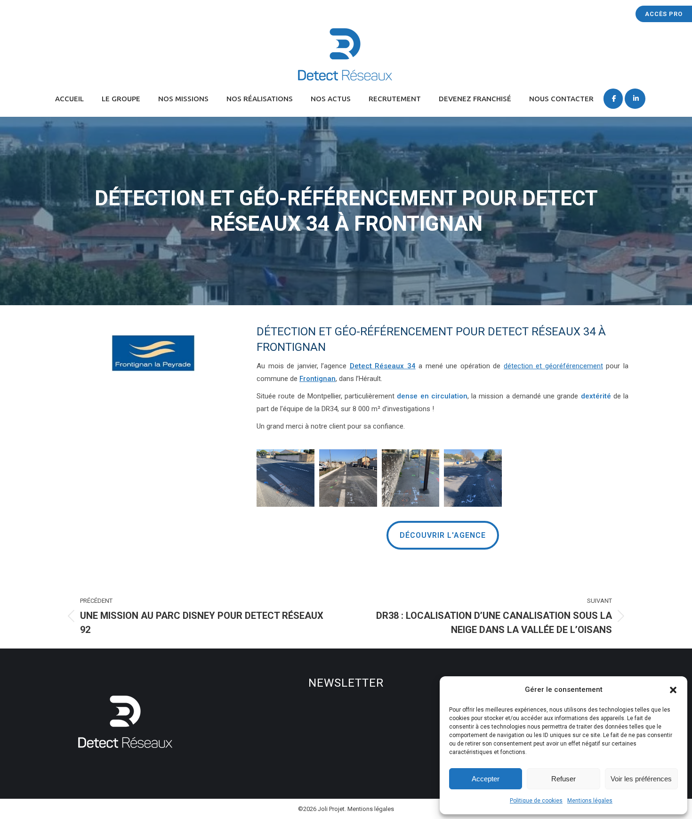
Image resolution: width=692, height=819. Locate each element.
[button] (673, 690)
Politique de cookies (536, 800)
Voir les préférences (641, 779)
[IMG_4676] (411, 478)
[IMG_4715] (285, 478)
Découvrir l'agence (443, 535)
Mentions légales (589, 800)
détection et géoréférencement (553, 366)
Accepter (485, 779)
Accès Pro (664, 13)
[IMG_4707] (348, 478)
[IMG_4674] (473, 478)
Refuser (563, 779)
